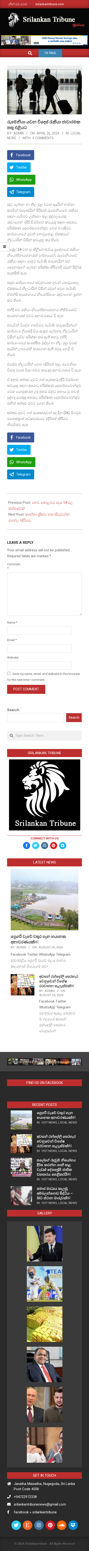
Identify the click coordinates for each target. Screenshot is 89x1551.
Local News (67, 1122)
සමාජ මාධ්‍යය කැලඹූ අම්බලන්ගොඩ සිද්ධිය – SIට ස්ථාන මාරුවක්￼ (55, 1193)
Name (12, 622)
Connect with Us (45, 838)
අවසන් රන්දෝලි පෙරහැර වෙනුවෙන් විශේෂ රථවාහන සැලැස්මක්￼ (58, 981)
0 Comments (43, 138)
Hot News (49, 1122)
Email (12, 640)
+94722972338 (25, 1497)
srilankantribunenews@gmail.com (40, 1504)
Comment (12, 566)
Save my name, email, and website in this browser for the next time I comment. (43, 677)
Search (13, 710)
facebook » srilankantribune (35, 1512)
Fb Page (50, 53)
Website (12, 657)
